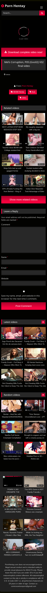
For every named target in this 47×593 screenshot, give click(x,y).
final (33, 92)
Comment (5, 225)
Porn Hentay (14, 6)
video (24, 98)
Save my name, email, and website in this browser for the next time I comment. (20, 297)
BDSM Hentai (18, 92)
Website (5, 279)
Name (4, 257)
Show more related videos (24, 199)
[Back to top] (39, 585)
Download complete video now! (24, 52)
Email (4, 268)
